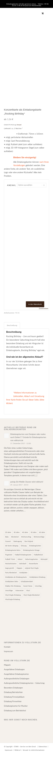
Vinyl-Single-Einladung (13, 595)
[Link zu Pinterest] (43, 753)
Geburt (20, 559)
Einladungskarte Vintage (31, 550)
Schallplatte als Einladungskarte (16, 577)
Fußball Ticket (10, 559)
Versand (19, 125)
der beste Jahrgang (11, 546)
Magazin (7, 665)
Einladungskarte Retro (12, 550)
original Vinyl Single (32, 568)
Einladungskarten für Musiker (16, 706)
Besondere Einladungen (13, 688)
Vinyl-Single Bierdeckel (31, 595)
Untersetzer (19, 590)
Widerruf (17, 750)
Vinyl (28, 590)
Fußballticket (38, 555)
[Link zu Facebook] (38, 753)
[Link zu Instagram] (47, 753)
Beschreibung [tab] (12, 325)
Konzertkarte (33, 563)
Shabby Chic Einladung (13, 586)
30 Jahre (17, 532)
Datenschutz (42, 746)
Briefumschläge (39, 537)
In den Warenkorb (35, 304)
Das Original (28, 541)
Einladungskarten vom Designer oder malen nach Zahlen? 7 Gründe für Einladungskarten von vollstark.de (28, 437)
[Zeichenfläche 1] (22, 13)
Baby (7, 537)
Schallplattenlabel (27, 581)
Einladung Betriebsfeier (13, 692)
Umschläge (9, 590)
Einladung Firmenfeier (13, 701)
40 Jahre (25, 532)
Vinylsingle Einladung (12, 599)
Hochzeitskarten (10, 563)
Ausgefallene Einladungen (14, 670)
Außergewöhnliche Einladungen (16, 679)
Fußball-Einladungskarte (23, 555)
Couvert (8, 541)
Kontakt (7, 647)
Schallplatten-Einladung (37, 577)
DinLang (24, 546)
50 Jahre (33, 532)
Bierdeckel (15, 537)
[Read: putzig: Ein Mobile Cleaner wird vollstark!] (6, 483)
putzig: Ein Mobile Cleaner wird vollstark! (26, 482)
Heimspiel (44, 559)
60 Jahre (42, 532)
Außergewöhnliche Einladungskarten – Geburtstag (24, 683)
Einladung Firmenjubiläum (14, 697)
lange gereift (9, 568)
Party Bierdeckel (11, 572)
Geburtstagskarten (31, 559)
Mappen (19, 568)
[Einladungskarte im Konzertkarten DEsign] (42, 81)
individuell (22, 563)
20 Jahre (8, 532)
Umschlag (38, 586)
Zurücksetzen (43, 308)
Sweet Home (27, 586)
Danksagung (17, 541)
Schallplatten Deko (11, 581)
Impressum (8, 651)
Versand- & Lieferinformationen (33, 750)
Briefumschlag (26, 537)
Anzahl (11, 185)
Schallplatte (23, 572)
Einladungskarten (35, 546)
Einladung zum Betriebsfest (15, 711)
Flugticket (8, 555)
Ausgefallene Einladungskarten (16, 674)
